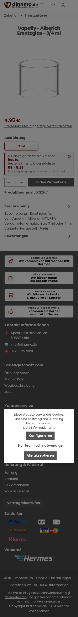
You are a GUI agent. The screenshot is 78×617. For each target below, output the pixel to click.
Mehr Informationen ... (39, 428)
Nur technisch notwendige (40, 445)
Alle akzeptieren (40, 455)
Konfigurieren (40, 435)
